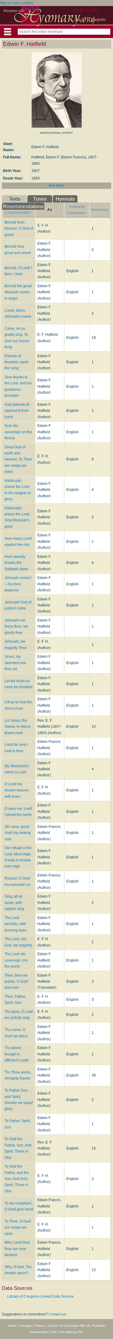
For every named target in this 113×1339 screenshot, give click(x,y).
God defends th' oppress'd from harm (17, 410)
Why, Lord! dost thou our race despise (17, 1248)
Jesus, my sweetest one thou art (15, 662)
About (12, 1325)
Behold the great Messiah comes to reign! (18, 292)
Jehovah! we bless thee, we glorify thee (16, 626)
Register (99, 19)
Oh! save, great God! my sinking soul (18, 833)
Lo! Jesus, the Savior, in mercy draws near (17, 726)
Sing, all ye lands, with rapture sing (14, 902)
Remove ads (14, 11)
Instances (100, 210)
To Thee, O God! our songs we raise (18, 1227)
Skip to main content (16, 3)
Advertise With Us (77, 1325)
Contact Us (55, 1325)
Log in (79, 19)
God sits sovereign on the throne (18, 432)
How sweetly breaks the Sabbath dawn (16, 563)
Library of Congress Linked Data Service (40, 1296)
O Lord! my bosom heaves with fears (17, 790)
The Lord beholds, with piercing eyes (16, 924)
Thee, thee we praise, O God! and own (16, 981)
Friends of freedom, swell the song (16, 362)
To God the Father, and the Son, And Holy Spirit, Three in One (17, 1178)
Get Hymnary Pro (71, 1332)
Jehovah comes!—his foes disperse (18, 584)
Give (53, 1332)
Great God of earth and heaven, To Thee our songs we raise (18, 459)
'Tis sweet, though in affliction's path (17, 1054)
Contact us (57, 1314)
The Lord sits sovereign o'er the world (16, 960)
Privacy (40, 1325)
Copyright (25, 1325)
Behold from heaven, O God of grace (19, 228)
